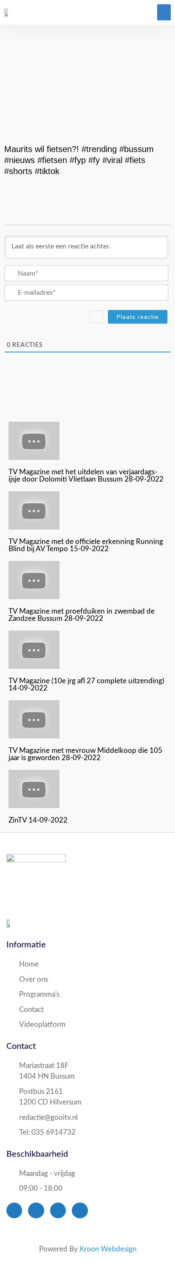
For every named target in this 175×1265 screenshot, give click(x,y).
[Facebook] (14, 1210)
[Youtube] (58, 1210)
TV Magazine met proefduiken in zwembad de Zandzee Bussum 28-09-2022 (81, 615)
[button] (164, 12)
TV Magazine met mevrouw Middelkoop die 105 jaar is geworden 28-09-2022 (85, 754)
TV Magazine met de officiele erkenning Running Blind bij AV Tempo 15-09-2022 (85, 545)
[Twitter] (36, 1210)
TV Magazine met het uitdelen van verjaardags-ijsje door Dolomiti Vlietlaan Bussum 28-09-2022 (86, 475)
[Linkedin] (80, 1210)
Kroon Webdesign (107, 1249)
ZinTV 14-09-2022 (38, 820)
